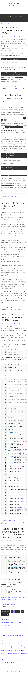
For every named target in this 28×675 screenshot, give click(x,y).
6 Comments (16, 104)
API (2, 643)
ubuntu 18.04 (10, 660)
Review (9, 307)
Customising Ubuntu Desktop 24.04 (9, 632)
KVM (15, 650)
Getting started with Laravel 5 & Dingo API (13, 648)
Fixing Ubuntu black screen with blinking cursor (12, 98)
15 (22, 611)
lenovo (2, 653)
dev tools (10, 88)
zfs (14, 606)
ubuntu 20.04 (11, 606)
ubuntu (23, 88)
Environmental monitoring (18, 522)
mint (12, 653)
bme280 (9, 522)
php (5, 656)
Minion (10, 653)
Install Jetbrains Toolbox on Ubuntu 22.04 (11, 30)
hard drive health (4, 650)
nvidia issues (10, 197)
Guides (9, 86)
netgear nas (15, 653)
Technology (13, 86)
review (20, 309)
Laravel (19, 650)
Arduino (9, 520)
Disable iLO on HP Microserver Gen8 (10, 625)
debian (15, 643)
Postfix (15, 656)
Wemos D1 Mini (5, 523)
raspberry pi (16, 309)
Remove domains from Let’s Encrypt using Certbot (13, 635)
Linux (20, 88)
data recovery (11, 643)
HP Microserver (10, 650)
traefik (22, 657)
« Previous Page (6, 611)
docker (17, 646)
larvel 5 (23, 650)
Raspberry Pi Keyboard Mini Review (13, 204)
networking (20, 653)
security (5, 657)
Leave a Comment (17, 36)
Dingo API (12, 646)
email (20, 646)
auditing (5, 643)
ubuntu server (9, 663)
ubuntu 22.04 (4, 90)
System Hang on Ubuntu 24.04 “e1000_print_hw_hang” (13, 622)
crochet (8, 643)
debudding (18, 643)
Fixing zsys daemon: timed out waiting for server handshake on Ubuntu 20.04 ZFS (12, 533)
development (15, 88)
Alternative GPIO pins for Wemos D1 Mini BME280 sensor (13, 317)
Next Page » (5, 614)
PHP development (10, 656)
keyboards (10, 309)
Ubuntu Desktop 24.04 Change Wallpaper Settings (13, 628)
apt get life (14, 3)
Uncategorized (20, 307)
